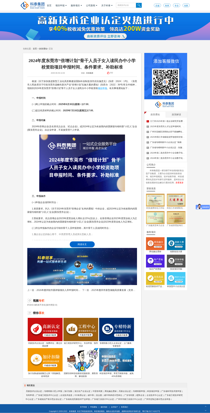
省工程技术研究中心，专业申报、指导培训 (81, 344)
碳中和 (91, 395)
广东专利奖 (129, 395)
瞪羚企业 (140, 395)
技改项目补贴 (176, 268)
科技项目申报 (153, 391)
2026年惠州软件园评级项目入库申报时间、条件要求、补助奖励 (68, 290)
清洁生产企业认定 (82, 391)
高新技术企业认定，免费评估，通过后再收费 (45, 344)
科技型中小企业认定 (176, 286)
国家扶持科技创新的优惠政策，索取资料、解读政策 (81, 374)
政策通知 (43, 48)
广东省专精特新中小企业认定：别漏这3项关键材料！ (173, 147)
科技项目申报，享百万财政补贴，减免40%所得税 (117, 374)
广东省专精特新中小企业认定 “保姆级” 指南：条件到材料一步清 (178, 142)
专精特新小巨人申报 (53, 391)
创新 (186, 5)
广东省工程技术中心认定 (47, 395)
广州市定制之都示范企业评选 (157, 399)
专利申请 (30, 395)
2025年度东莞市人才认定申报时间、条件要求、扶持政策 (175, 126)
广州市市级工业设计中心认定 (129, 399)
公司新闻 (90, 5)
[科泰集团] (32, 5)
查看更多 (180, 182)
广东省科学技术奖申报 (171, 391)
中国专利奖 (98, 391)
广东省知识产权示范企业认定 (49, 399)
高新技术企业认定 (34, 391)
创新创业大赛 (176, 251)
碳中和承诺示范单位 (113, 395)
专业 (177, 5)
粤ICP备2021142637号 (151, 411)
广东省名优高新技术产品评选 (77, 399)
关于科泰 (105, 5)
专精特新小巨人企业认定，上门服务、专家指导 (117, 344)
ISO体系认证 (80, 395)
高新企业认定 (125, 391)
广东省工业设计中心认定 (103, 399)
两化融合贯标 (155, 251)
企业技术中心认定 (155, 395)
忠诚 (157, 5)
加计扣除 (68, 391)
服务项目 (75, 5)
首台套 (99, 395)
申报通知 (93, 407)
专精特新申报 (139, 391)
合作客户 (114, 407)
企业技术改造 (66, 395)
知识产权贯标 (155, 268)
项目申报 (60, 5)
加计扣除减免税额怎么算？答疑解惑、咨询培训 (45, 374)
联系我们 (124, 407)
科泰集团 (89, 73)
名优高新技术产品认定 (156, 286)
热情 (167, 5)
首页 (49, 5)
